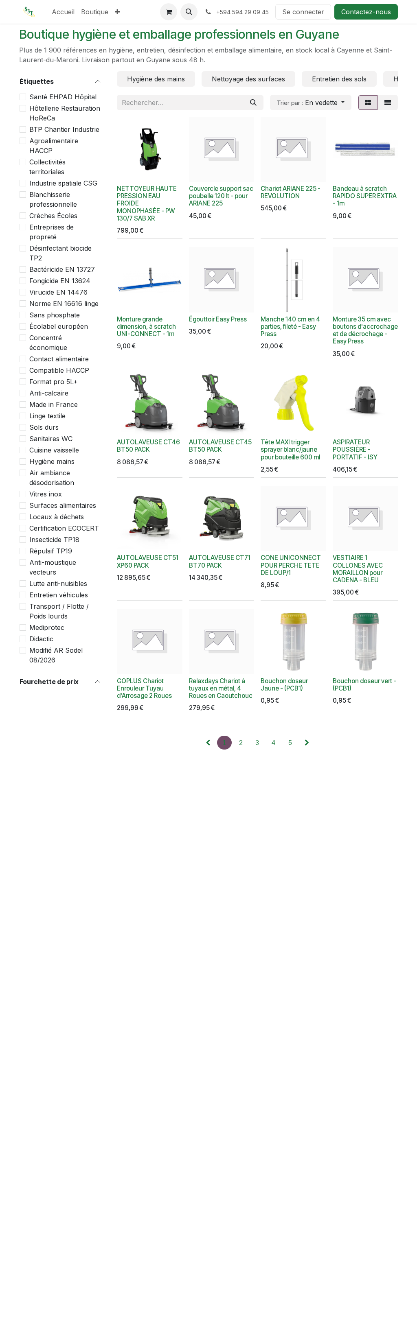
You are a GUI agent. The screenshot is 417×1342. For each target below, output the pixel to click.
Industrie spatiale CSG (63, 183)
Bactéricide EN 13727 (62, 269)
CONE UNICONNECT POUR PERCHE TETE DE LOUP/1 (291, 565)
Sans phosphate (54, 315)
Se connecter (303, 12)
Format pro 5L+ (53, 382)
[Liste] (387, 102)
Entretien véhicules (58, 595)
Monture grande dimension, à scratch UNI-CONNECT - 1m (146, 326)
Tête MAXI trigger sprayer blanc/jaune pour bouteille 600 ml (290, 449)
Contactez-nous (366, 12)
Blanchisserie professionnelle (53, 199)
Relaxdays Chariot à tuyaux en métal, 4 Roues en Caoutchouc (220, 688)
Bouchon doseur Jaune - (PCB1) (284, 684)
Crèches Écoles (53, 216)
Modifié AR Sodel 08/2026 (56, 655)
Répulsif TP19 (50, 551)
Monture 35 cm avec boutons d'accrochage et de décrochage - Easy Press (365, 330)
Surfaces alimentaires (62, 505)
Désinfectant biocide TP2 (60, 253)
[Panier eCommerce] (168, 11)
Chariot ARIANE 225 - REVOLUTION (290, 192)
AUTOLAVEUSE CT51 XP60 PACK (147, 561)
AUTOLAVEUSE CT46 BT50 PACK (148, 445)
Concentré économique (48, 343)
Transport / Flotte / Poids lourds (59, 611)
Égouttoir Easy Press (218, 319)
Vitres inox (45, 494)
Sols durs (44, 427)
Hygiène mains (52, 461)
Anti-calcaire (48, 393)
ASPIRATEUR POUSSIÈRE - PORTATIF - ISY (355, 449)
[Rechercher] (253, 102)
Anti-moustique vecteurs (52, 567)
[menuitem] (63, 12)
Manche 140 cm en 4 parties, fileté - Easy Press (290, 326)
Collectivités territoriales (47, 167)
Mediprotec (46, 627)
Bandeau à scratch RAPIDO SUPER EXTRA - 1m (365, 196)
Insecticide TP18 (54, 539)
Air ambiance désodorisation (51, 478)
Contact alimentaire (59, 359)
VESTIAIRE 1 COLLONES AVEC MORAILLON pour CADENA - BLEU (358, 569)
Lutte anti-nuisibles (58, 583)
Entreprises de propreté (51, 232)
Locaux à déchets (56, 517)
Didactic (41, 639)
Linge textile (47, 416)
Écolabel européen (58, 326)
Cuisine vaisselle (54, 450)
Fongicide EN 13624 (59, 281)
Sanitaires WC (50, 439)
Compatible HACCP (59, 370)
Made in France (53, 404)
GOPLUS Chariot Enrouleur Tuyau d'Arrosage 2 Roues (144, 688)
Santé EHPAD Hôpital (63, 97)
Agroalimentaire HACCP (53, 146)
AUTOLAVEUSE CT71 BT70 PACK (219, 561)
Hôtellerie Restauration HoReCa (64, 113)
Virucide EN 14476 (58, 292)
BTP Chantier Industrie (64, 129)
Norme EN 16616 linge (64, 303)
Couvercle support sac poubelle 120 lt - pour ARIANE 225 (221, 196)
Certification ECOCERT (64, 528)
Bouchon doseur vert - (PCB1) (364, 684)
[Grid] (368, 102)
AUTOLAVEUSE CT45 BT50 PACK (220, 445)
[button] (189, 11)
